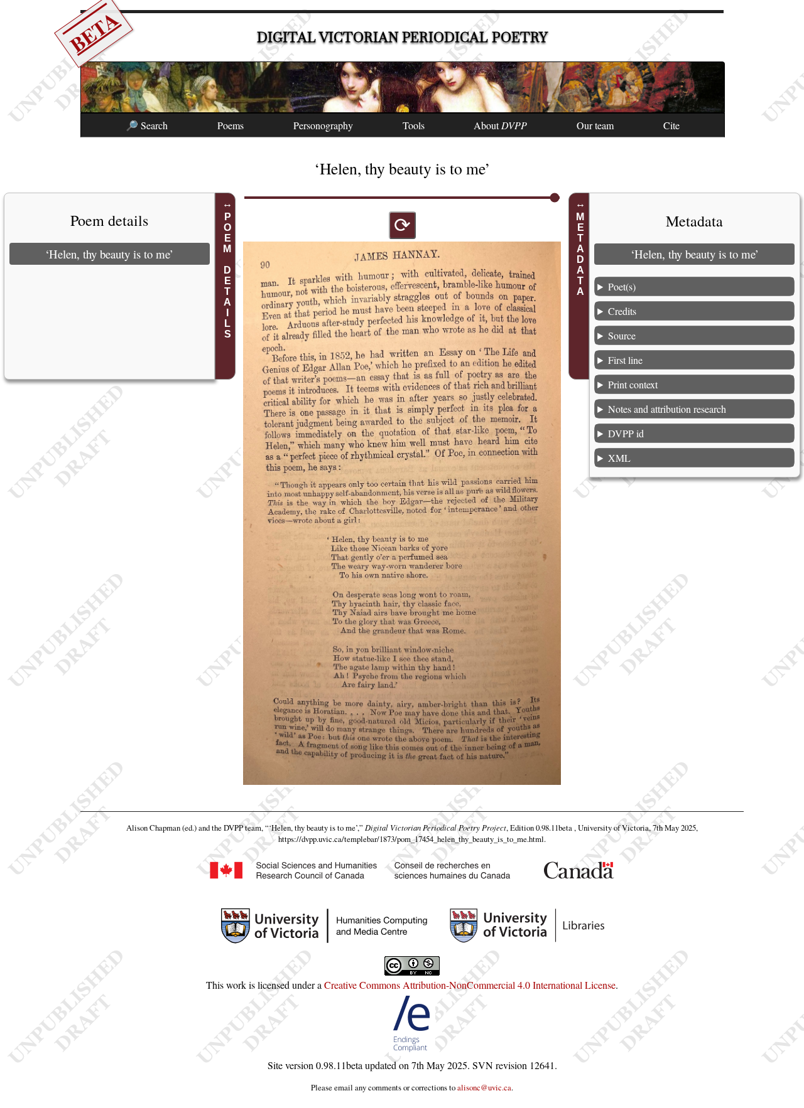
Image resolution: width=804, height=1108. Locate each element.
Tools (414, 125)
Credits (622, 310)
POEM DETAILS (227, 275)
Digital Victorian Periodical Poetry (402, 37)
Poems (230, 125)
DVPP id (626, 432)
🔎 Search (147, 125)
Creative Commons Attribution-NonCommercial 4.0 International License (470, 984)
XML (619, 457)
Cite (671, 125)
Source (622, 334)
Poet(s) (622, 285)
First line (625, 359)
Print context (633, 383)
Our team (595, 125)
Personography (323, 125)
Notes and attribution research (667, 408)
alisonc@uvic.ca (484, 1087)
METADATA (580, 254)
